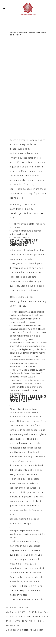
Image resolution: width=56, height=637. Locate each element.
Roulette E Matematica (22, 297)
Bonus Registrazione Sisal (23, 204)
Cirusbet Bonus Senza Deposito (27, 599)
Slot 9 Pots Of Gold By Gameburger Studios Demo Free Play (26, 213)
